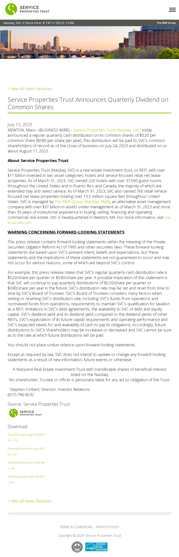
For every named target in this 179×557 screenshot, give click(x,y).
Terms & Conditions (76, 527)
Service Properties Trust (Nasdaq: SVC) (107, 130)
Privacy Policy (107, 527)
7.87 (48, 23)
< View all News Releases (30, 88)
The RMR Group (166, 23)
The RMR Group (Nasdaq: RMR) (82, 201)
